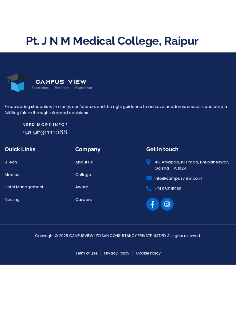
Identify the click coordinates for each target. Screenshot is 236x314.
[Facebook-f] (152, 204)
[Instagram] (167, 204)
